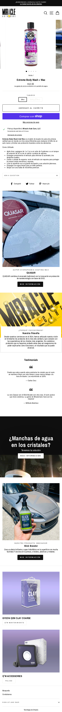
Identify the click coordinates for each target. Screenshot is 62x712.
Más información (30, 284)
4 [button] (33, 71)
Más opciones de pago (31, 122)
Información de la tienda (14, 135)
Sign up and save (10, 702)
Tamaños (31, 95)
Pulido (8, 681)
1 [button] (26, 71)
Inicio (31, 75)
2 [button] (29, 71)
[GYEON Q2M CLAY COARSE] (31, 593)
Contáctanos (7, 694)
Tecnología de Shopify (31, 710)
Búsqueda (6, 690)
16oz (22, 99)
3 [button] (31, 71)
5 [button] (36, 71)
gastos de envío (21, 86)
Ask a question (11, 175)
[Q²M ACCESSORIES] (31, 651)
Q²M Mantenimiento (14, 623)
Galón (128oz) (35, 99)
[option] (31, 3)
